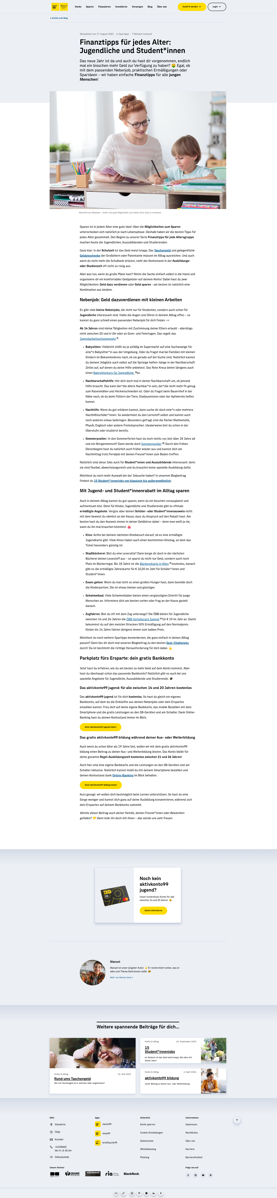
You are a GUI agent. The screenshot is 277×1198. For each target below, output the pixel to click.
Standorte (60, 1124)
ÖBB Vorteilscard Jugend (142, 619)
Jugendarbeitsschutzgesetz (98, 338)
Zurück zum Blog (60, 18)
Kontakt (59, 1139)
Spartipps (124, 34)
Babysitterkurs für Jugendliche (113, 373)
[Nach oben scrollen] (237, 1120)
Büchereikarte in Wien (154, 563)
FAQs (57, 1132)
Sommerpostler (151, 444)
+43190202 (61, 1147)
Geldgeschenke (90, 255)
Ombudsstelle (62, 1157)
